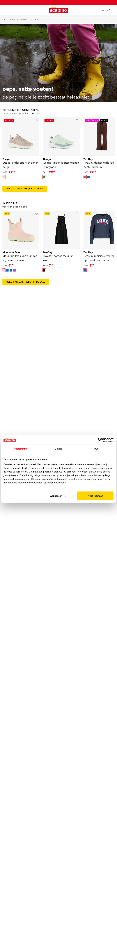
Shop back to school (60, 2)
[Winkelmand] (113, 10)
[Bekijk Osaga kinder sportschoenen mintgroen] (61, 136)
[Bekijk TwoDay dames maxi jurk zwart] (61, 229)
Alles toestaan (95, 495)
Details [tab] (58, 448)
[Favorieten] (108, 10)
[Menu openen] (4, 10)
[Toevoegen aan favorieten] (36, 120)
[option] (3, 177)
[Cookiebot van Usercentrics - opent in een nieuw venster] (100, 440)
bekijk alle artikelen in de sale (25, 281)
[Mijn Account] (103, 10)
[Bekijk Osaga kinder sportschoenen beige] (21, 136)
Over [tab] (96, 448)
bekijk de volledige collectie (24, 188)
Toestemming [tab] (20, 448)
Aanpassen (56, 495)
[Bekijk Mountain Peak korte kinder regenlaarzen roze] (21, 229)
